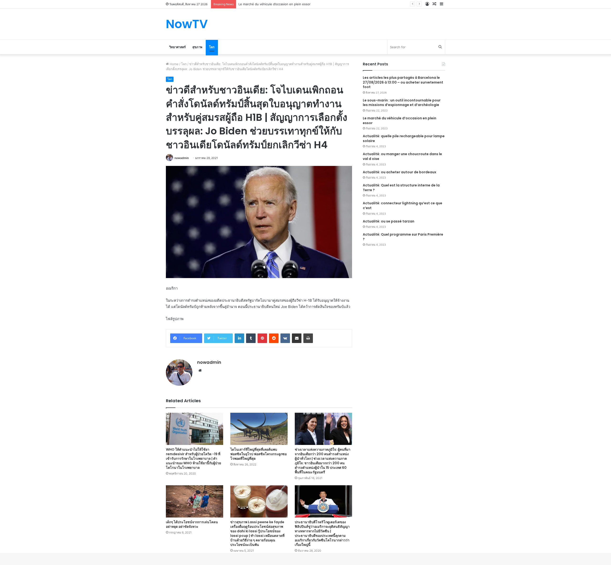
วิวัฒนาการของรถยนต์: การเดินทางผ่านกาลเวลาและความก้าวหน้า (283, 4)
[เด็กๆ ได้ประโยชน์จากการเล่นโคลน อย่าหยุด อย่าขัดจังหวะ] (194, 501)
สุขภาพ (197, 47)
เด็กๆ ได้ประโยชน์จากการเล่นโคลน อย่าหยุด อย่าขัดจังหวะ (192, 524)
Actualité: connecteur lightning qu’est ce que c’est (402, 205)
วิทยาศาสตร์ (177, 47)
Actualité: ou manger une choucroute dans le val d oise (402, 156)
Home (174, 64)
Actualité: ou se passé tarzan (388, 221)
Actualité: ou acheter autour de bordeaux (399, 172)
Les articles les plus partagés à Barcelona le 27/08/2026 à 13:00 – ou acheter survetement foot (403, 82)
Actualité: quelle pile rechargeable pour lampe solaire (404, 138)
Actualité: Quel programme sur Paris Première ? (403, 237)
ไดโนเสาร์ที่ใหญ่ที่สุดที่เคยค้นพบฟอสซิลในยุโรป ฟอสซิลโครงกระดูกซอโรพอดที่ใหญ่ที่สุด (258, 454)
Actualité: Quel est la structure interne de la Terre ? (401, 187)
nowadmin (181, 158)
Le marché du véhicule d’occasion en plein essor (399, 120)
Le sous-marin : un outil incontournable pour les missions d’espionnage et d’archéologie (402, 102)
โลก (212, 47)
